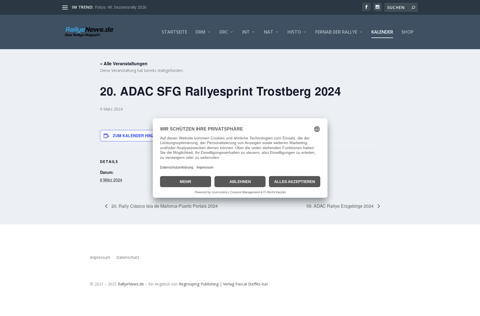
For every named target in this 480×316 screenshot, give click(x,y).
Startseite (174, 32)
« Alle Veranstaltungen (124, 63)
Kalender (382, 32)
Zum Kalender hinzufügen (142, 135)
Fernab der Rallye (336, 32)
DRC (223, 32)
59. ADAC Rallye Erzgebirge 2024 (340, 206)
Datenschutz (127, 257)
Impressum (100, 257)
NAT (268, 32)
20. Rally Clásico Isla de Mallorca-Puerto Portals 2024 (164, 206)
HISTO (294, 32)
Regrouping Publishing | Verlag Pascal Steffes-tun (223, 284)
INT (246, 32)
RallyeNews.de (131, 284)
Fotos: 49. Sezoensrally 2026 (120, 7)
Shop (407, 32)
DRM (200, 32)
